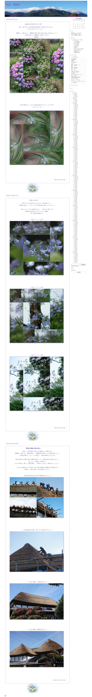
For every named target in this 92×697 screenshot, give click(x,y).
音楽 (75, 46)
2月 (75, 96)
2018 (74, 147)
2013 (74, 220)
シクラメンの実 (74, 78)
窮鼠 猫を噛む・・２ (75, 65)
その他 (63, 680)
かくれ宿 (76, 44)
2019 (74, 134)
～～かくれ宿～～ (74, 56)
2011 (74, 252)
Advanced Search (75, 266)
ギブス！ (73, 63)
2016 (74, 175)
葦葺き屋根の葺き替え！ (76, 77)
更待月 (75, 51)
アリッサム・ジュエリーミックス (78, 81)
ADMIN (79, 272)
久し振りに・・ (74, 73)
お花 (64, 179)
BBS (85, 1)
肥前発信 (76, 52)
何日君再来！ (74, 59)
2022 (74, 98)
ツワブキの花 (74, 82)
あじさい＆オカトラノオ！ (76, 74)
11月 (75, 105)
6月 (75, 111)
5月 (75, 113)
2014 (74, 205)
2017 (74, 161)
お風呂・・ (73, 60)
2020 (74, 119)
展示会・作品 (77, 49)
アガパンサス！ (74, 75)
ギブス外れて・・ (74, 62)
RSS (72, 268)
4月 (75, 94)
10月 (75, 106)
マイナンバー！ (74, 70)
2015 (74, 190)
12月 (75, 104)
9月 (75, 108)
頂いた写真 (76, 42)
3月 (75, 95)
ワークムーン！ (74, 58)
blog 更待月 (13, 4)
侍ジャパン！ (74, 69)
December (78, 18)
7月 (75, 100)
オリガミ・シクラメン (75, 79)
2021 (74, 103)
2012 (74, 237)
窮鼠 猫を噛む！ (74, 67)
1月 (75, 118)
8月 (75, 99)
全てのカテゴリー (76, 39)
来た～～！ (73, 66)
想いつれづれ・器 (78, 48)
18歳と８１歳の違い (75, 71)
